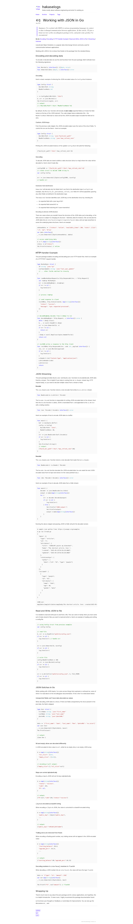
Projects (51, 14)
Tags (58, 14)
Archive (44, 14)
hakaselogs (51, 7)
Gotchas (38, 41)
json (37, 915)
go (37, 912)
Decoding (50, 39)
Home (37, 14)
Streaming (91, 39)
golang (38, 910)
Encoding (43, 39)
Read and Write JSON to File (78, 39)
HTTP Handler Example (61, 39)
